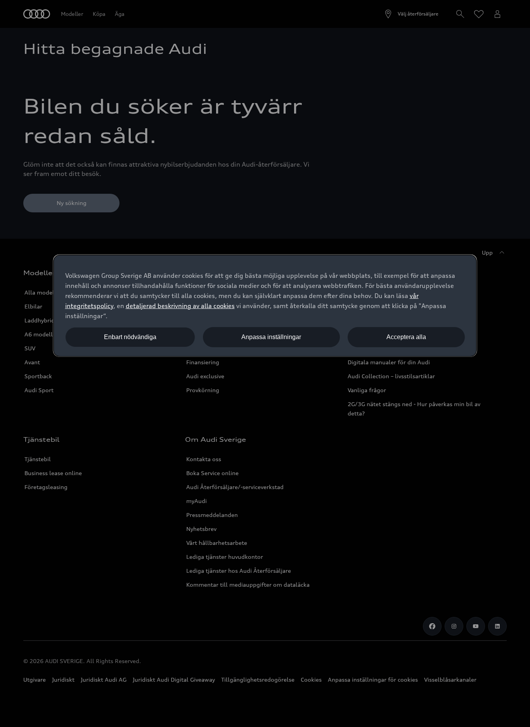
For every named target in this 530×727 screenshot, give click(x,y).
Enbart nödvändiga (130, 337)
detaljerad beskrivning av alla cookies (180, 306)
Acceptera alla (406, 337)
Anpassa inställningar (271, 337)
